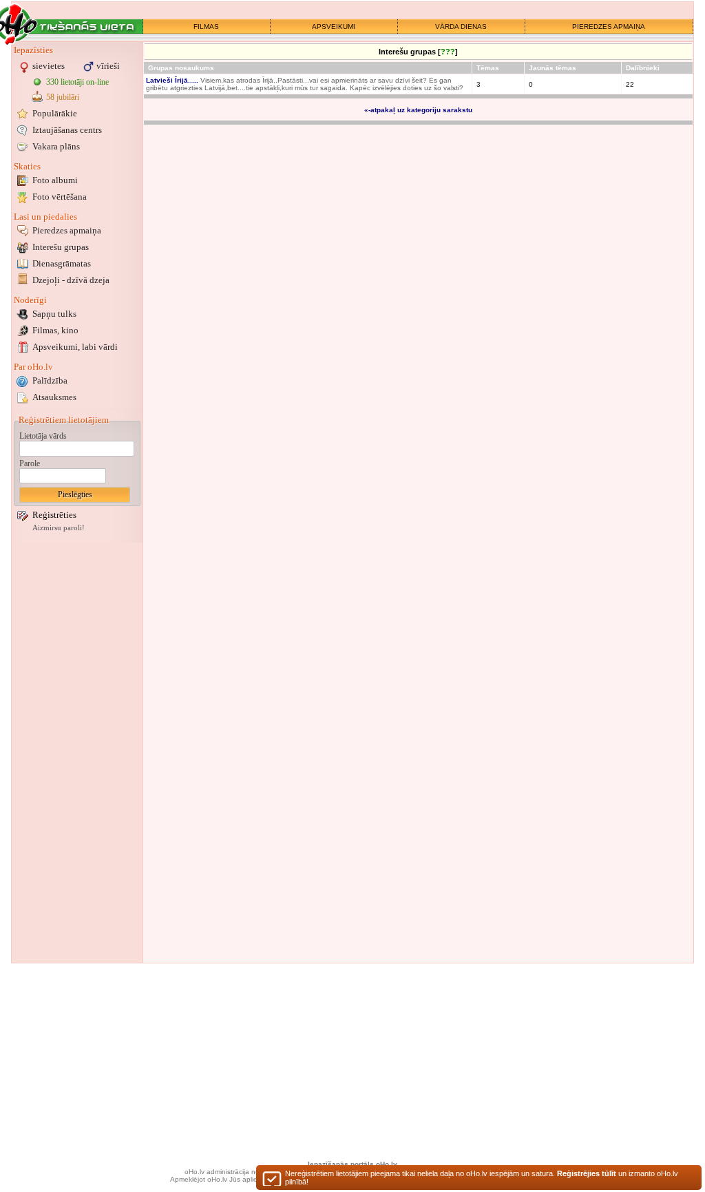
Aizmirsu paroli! (58, 528)
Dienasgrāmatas (61, 263)
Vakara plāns (56, 146)
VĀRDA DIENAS (461, 26)
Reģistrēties (54, 515)
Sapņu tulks (54, 314)
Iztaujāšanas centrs (67, 130)
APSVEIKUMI (333, 26)
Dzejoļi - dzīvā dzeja (70, 280)
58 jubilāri (62, 97)
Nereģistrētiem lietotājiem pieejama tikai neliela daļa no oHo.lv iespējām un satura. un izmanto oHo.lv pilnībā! (481, 1177)
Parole (29, 463)
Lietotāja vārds (43, 436)
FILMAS (206, 26)
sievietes (48, 66)
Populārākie (54, 113)
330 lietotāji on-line (77, 82)
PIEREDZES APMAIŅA (608, 26)
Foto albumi (55, 180)
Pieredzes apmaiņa (66, 230)
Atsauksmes (54, 397)
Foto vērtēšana (59, 196)
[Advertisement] (77, 752)
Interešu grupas (60, 247)
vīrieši (108, 66)
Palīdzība (49, 380)
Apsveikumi (75, 347)
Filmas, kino (55, 330)
